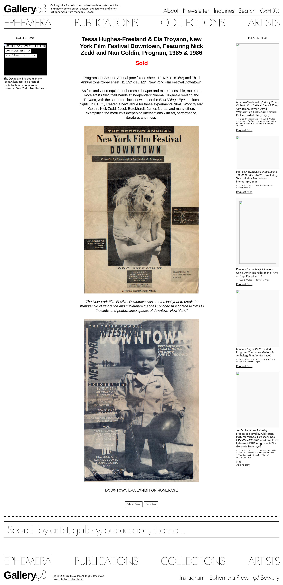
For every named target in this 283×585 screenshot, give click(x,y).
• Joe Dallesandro (246, 453)
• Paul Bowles (243, 188)
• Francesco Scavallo (264, 450)
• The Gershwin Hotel (248, 455)
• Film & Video (267, 119)
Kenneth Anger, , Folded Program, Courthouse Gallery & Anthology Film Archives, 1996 (255, 352)
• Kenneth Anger (262, 280)
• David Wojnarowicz (247, 119)
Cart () (269, 10)
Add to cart (243, 464)
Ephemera (27, 22)
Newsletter (196, 10)
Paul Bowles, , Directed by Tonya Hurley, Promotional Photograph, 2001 (257, 176)
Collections (193, 22)
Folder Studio (75, 579)
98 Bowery (266, 577)
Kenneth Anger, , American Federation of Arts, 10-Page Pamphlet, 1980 (257, 272)
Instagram (192, 577)
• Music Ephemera (262, 185)
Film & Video (133, 504)
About (170, 10)
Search (247, 10)
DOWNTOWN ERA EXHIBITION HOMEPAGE (141, 490)
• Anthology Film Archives (251, 359)
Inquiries (224, 10)
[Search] (141, 532)
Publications (106, 22)
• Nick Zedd (258, 124)
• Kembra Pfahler (246, 121)
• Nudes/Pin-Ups (265, 453)
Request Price (244, 130)
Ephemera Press (229, 577)
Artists (263, 22)
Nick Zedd (151, 504)
